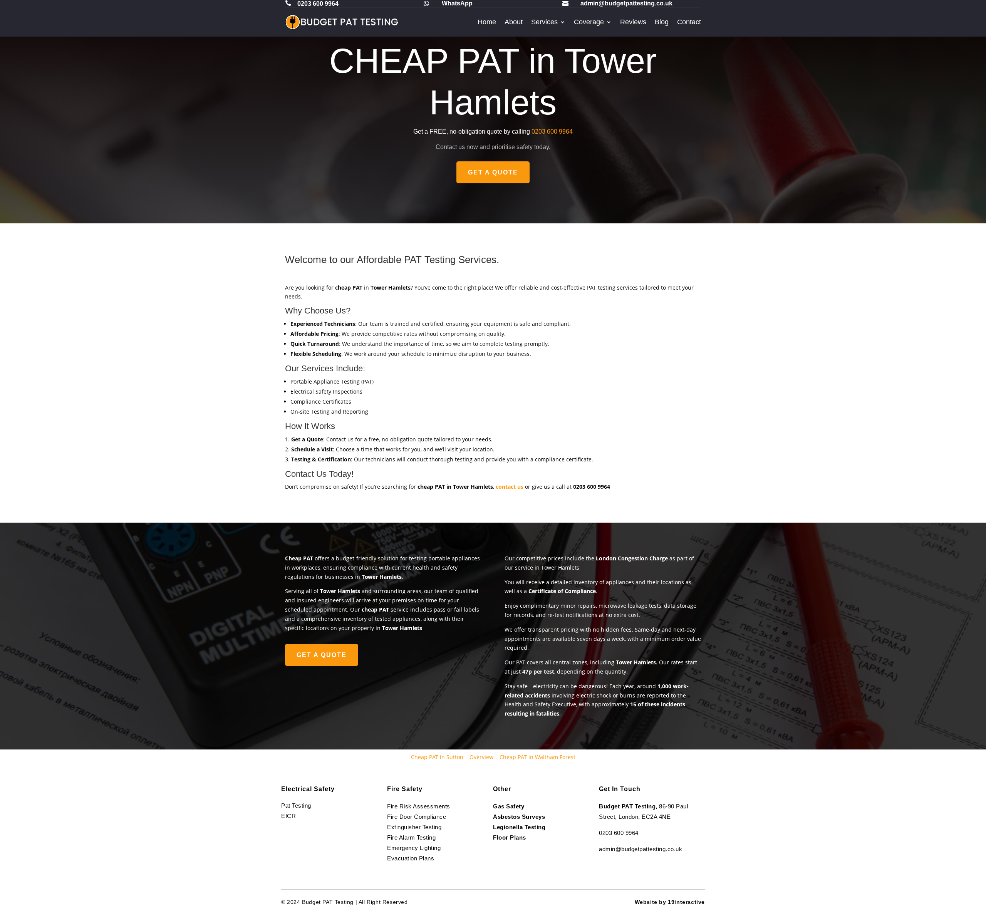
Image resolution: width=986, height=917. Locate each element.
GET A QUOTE (493, 172)
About (514, 22)
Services (544, 22)
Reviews (633, 22)
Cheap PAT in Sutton (437, 757)
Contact (689, 22)
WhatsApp (457, 3)
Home (487, 22)
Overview (481, 757)
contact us (509, 486)
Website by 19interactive (670, 902)
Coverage (589, 22)
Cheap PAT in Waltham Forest (537, 757)
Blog (662, 22)
